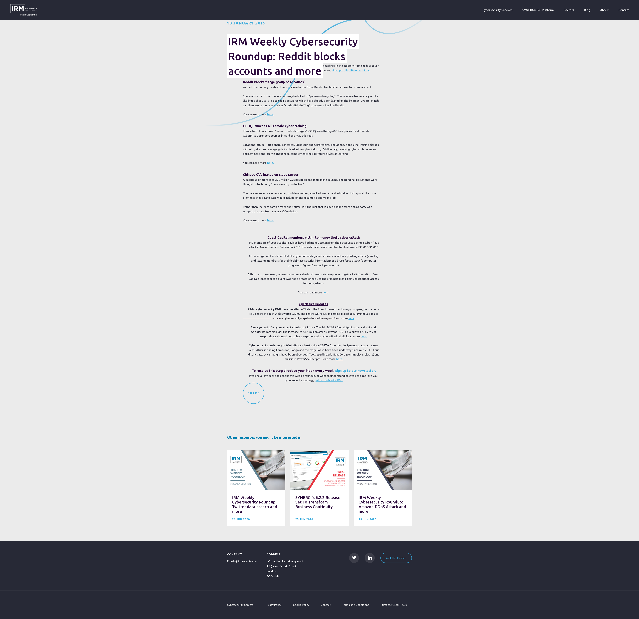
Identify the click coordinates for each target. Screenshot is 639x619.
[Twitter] (354, 558)
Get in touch (396, 557)
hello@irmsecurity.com (243, 561)
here (270, 114)
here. (270, 162)
